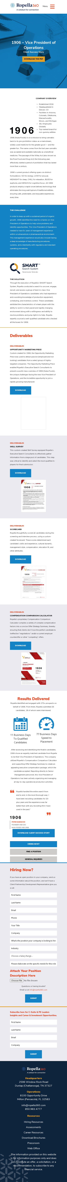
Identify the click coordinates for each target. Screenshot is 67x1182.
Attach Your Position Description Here (25, 973)
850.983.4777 (33, 1109)
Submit (33, 998)
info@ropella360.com (38, 990)
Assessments (33, 1127)
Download (20, 390)
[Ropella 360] (33, 1070)
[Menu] (52, 6)
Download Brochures (33, 1138)
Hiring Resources (33, 1122)
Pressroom (33, 1143)
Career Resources (33, 1132)
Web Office (33, 1148)
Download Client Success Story (34, 833)
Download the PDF (33, 59)
